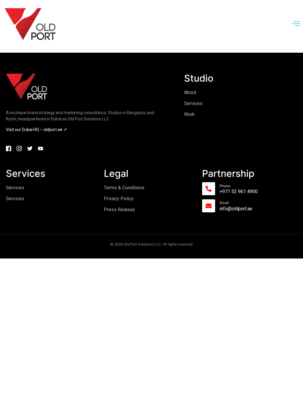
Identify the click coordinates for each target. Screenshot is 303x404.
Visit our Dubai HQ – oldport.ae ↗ (36, 129)
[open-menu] (296, 24)
